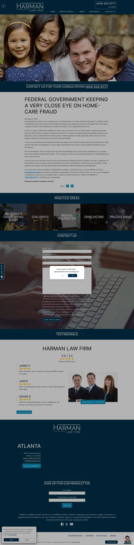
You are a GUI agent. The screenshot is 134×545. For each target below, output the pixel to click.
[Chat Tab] (67, 272)
